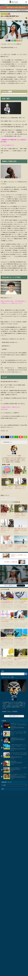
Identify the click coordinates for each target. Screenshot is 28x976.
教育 (23, 13)
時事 (9, 13)
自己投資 (18, 13)
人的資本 (13, 13)
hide (10, 91)
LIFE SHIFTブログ (4, 13)
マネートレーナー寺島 (14, 455)
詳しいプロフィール (14, 716)
